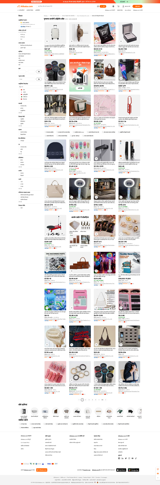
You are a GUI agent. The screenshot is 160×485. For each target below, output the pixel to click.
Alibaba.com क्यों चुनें (26, 439)
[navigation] (30, 208)
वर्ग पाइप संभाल (24, 424)
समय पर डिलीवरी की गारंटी (50, 445)
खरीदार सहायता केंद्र (98, 439)
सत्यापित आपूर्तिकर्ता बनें (123, 449)
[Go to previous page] (79, 399)
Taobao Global (86, 477)
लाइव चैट (96, 442)
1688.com (62, 477)
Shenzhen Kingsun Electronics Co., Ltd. (79, 209)
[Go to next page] (105, 399)
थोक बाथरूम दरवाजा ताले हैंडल (109, 132)
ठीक (39, 71)
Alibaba (46, 15)
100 (102, 399)
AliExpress (56, 477)
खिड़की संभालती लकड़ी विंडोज (123, 424)
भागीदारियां (120, 452)
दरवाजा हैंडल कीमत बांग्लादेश (108, 424)
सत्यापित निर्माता (73, 439)
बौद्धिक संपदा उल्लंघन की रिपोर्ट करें (101, 452)
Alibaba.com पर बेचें (122, 439)
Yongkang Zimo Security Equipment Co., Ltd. (129, 171)
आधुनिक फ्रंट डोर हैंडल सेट (63, 424)
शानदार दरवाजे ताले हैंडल (36, 424)
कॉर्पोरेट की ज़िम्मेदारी (25, 445)
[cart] (119, 6)
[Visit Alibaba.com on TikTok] (136, 458)
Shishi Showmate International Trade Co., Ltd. (80, 356)
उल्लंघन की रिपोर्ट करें (98, 455)
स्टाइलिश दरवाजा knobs (79, 132)
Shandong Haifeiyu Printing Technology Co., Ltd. (105, 245)
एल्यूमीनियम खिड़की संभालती (125, 132)
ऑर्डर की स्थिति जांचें (122, 445)
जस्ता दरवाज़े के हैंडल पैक (88, 135)
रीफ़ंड (95, 449)
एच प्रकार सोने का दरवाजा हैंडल (64, 132)
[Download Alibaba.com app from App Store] (121, 470)
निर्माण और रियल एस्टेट (54, 15)
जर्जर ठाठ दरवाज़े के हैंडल (62, 135)
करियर (22, 449)
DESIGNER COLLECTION (75, 52)
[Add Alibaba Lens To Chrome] (41, 470)
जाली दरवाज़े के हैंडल (49, 424)
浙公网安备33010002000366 (107, 482)
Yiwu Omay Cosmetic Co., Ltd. (52, 391)
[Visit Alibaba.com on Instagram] (129, 458)
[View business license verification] (95, 482)
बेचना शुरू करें (121, 442)
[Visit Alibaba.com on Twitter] (126, 458)
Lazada (80, 477)
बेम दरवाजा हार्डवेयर (50, 132)
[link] (158, 469)
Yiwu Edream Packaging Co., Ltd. (126, 52)
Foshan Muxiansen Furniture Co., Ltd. (103, 208)
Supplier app (86, 470)
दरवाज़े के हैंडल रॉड (50, 135)
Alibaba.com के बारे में (26, 436)
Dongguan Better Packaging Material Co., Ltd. (105, 53)
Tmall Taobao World (72, 477)
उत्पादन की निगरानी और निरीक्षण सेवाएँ (53, 452)
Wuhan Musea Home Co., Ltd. (52, 356)
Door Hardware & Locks (83, 15)
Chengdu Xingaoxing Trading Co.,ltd (53, 89)
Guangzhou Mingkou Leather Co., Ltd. (103, 356)
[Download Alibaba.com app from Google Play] (133, 470)
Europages (104, 477)
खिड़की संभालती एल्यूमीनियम (93, 424)
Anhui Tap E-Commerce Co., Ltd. (52, 125)
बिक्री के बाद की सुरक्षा (49, 449)
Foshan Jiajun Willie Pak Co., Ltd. (52, 246)
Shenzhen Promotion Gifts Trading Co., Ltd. (80, 320)
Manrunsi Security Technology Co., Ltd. (128, 125)
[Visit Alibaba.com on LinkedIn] (123, 458)
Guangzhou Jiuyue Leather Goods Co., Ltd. (105, 89)
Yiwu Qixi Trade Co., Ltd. (75, 392)
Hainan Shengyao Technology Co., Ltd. (128, 356)
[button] (98, 6)
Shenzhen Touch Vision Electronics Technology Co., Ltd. (105, 283)
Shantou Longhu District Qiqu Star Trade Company (55, 319)
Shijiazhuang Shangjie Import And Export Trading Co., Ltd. (129, 320)
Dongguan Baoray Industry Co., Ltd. (103, 319)
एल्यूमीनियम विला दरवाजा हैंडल (77, 424)
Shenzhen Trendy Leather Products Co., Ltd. (80, 282)
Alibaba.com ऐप (96, 470)
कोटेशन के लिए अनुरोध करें (75, 442)
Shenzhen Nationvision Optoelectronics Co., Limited (129, 89)
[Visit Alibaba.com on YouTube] (133, 458)
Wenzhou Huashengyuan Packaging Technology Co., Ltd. (80, 125)
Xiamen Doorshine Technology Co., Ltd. (104, 169)
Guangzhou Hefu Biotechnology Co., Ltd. (104, 126)
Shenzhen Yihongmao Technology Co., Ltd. (55, 282)
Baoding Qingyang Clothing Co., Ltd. (53, 169)
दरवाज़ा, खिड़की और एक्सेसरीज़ (68, 15)
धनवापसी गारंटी (48, 442)
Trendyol (98, 477)
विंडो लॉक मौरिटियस (24, 427)
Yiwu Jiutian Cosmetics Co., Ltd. (77, 172)
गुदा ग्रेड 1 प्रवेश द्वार (75, 135)
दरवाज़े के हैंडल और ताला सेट (94, 132)
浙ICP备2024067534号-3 (122, 482)
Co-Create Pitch (25, 442)
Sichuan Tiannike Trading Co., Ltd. (53, 208)
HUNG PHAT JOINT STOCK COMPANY (54, 53)
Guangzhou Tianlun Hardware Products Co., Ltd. (129, 245)
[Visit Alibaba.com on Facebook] (119, 458)
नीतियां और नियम (48, 455)
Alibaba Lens (27, 470)
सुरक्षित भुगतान (48, 439)
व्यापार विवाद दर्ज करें (98, 445)
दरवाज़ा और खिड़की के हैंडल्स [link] (98, 15)
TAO (93, 477)
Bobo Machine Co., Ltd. (124, 282)
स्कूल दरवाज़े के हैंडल (37, 427)
